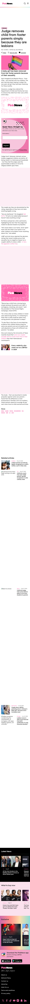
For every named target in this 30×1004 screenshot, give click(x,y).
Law (23, 410)
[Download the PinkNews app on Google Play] (17, 960)
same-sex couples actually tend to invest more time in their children (14, 336)
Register (6, 145)
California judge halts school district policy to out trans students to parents (22, 593)
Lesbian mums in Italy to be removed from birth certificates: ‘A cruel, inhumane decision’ (22, 721)
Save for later (13, 52)
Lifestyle (4, 28)
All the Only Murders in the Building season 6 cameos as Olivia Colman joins (11, 872)
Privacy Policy (23, 150)
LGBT (7, 412)
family (11, 410)
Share (4, 52)
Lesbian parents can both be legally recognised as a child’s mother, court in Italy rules (19, 464)
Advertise (4, 984)
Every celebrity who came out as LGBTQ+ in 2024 (19, 347)
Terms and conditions (8, 990)
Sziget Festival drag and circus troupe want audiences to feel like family (11, 940)
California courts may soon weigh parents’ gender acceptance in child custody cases (22, 476)
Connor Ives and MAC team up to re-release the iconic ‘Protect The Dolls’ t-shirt (10, 906)
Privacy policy (5, 993)
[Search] (25, 3)
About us (4, 975)
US (9, 412)
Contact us (4, 981)
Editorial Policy (6, 978)
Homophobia (17, 410)
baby (2, 410)
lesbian (3, 412)
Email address (7, 133)
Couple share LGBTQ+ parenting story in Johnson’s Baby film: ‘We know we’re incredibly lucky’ (19, 710)
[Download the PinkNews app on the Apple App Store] (6, 960)
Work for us (5, 987)
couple (6, 410)
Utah (12, 412)
